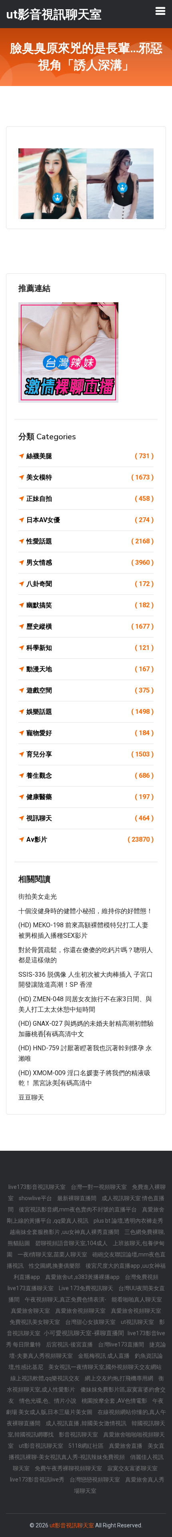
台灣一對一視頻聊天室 (99, 1187)
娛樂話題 (90, 711)
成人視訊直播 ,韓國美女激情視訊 (87, 1423)
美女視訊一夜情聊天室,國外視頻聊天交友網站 (105, 1367)
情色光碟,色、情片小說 (48, 1401)
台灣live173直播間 (121, 1344)
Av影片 (90, 839)
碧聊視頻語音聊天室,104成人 (72, 1243)
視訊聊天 (90, 818)
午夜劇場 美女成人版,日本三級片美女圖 (85, 1406)
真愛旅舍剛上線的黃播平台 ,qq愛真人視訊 (85, 1215)
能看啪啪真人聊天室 (137, 1299)
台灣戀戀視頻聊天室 (95, 1479)
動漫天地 (90, 669)
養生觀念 (90, 775)
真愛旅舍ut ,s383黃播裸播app (83, 1277)
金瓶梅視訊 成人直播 (104, 1356)
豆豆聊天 (31, 1097)
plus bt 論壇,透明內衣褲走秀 (128, 1220)
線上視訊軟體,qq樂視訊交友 (45, 1378)
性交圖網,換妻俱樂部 (55, 1265)
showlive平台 (36, 1198)
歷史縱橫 (90, 626)
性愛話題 (90, 541)
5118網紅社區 (86, 1446)
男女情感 (90, 562)
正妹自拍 (90, 498)
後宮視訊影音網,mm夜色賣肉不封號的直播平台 (78, 1209)
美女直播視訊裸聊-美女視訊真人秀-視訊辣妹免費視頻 (86, 1451)
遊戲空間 (90, 690)
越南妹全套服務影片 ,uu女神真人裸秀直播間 (65, 1232)
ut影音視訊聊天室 (41, 1446)
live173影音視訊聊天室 (37, 1187)
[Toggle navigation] (160, 10)
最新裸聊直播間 (77, 1198)
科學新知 (90, 648)
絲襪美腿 (90, 456)
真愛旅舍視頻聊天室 (81, 1310)
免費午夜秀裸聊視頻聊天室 (69, 1468)
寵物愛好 (90, 733)
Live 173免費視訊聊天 (86, 1288)
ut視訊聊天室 (138, 1322)
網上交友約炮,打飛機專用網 (119, 1378)
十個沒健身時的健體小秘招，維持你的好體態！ (85, 911)
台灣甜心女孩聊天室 (91, 1322)
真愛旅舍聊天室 (31, 1310)
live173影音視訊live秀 (38, 1479)
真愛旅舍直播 (126, 1446)
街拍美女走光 (37, 896)
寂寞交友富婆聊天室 (132, 1468)
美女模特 (90, 477)
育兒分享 (90, 754)
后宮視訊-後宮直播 (70, 1344)
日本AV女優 (90, 520)
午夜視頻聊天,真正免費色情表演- (66, 1299)
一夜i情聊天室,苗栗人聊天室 (53, 1254)
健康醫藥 (90, 797)
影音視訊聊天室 (79, 1434)
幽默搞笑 (90, 605)
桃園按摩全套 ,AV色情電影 (115, 1401)
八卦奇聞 (90, 584)
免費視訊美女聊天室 (35, 1322)
